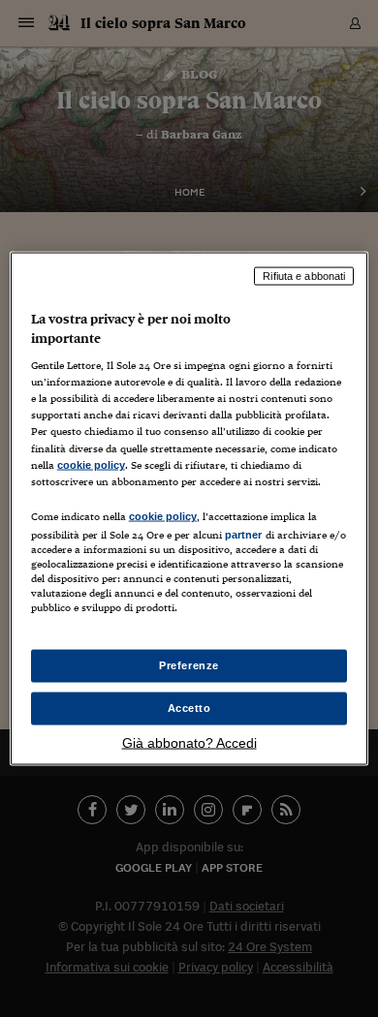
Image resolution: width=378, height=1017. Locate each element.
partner (244, 533)
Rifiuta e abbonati (304, 276)
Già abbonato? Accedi (189, 742)
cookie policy (91, 464)
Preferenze (189, 665)
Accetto (189, 708)
